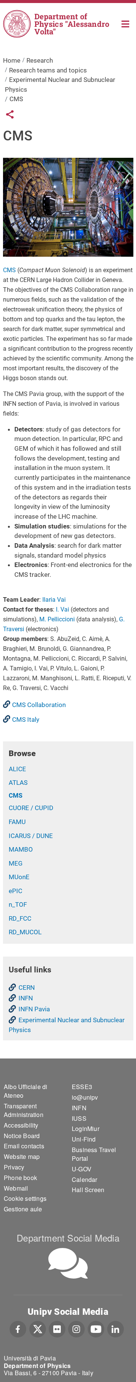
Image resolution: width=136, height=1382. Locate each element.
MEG (16, 863)
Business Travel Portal (94, 1154)
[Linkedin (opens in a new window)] (115, 1328)
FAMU (17, 822)
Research (39, 60)
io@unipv (85, 1097)
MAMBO (21, 849)
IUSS (79, 1118)
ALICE (17, 769)
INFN (26, 998)
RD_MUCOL (25, 932)
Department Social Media (68, 1237)
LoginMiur (85, 1128)
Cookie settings (25, 1198)
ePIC (15, 891)
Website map (22, 1156)
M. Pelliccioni (57, 619)
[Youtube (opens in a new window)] (96, 1328)
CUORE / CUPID (31, 808)
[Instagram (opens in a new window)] (76, 1328)
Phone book (20, 1177)
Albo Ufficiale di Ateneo (25, 1091)
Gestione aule (23, 1209)
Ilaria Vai (54, 599)
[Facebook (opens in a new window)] (17, 1328)
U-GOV (81, 1169)
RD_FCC (20, 918)
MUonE (19, 877)
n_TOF (18, 904)
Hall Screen (88, 1189)
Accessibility (21, 1125)
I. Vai (62, 609)
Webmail (16, 1188)
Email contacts (24, 1146)
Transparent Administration (23, 1110)
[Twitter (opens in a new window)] (37, 1328)
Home (125, 23)
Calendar (84, 1179)
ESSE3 (82, 1086)
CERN (27, 987)
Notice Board (22, 1135)
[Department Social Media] (68, 1263)
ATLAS (18, 782)
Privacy (14, 1167)
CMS (9, 270)
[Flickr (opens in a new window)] (57, 1328)
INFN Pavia (34, 1009)
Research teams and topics (48, 70)
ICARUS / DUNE (31, 836)
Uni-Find (84, 1139)
